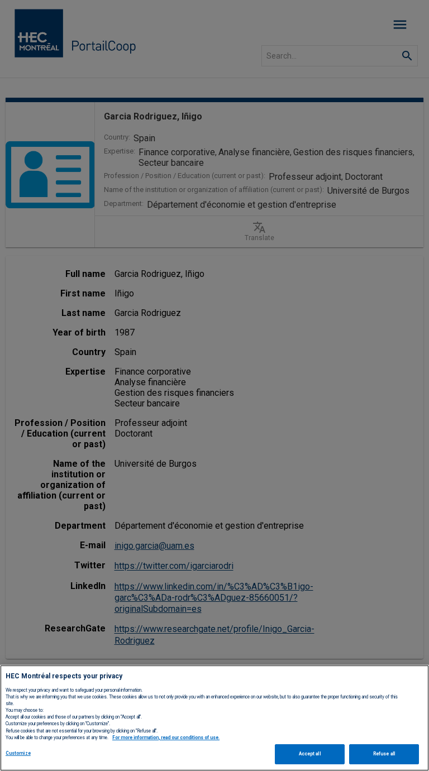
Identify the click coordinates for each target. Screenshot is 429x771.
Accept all (310, 753)
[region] (214, 718)
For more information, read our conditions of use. (166, 737)
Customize (18, 753)
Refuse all (384, 753)
